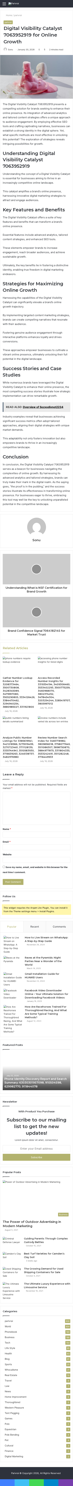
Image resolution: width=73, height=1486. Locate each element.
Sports (8, 1364)
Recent (34, 926)
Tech (7, 1342)
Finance (9, 1451)
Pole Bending (12, 1434)
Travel (8, 1380)
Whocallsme (11, 1369)
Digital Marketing (14, 1456)
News (8, 1391)
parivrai (18, 15)
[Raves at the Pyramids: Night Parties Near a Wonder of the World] (13, 962)
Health (8, 1353)
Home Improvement (15, 1396)
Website (7, 854)
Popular (11, 926)
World (8, 1326)
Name (7, 829)
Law (7, 1386)
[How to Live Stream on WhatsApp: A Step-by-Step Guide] (13, 945)
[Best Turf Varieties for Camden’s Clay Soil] (12, 1258)
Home (8, 15)
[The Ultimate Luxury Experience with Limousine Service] (12, 1291)
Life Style (10, 1348)
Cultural (9, 1445)
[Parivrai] (13, 3)
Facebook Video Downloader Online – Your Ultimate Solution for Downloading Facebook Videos (46, 994)
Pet (6, 1440)
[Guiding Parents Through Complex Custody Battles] (12, 1243)
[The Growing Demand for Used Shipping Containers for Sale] (12, 1273)
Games (8, 1418)
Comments (59, 926)
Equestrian (10, 1429)
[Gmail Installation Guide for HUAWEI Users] (13, 979)
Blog (7, 1359)
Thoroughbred (12, 1402)
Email (7, 841)
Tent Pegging (12, 1413)
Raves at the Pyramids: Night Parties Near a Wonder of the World (43, 961)
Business (9, 1337)
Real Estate (11, 1375)
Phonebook (11, 1331)
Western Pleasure (14, 1407)
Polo (7, 1424)
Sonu (10, 49)
